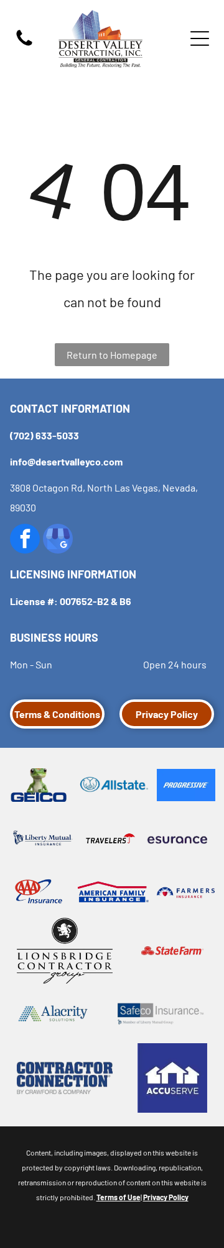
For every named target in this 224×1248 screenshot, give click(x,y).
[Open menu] (199, 38)
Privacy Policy (166, 1197)
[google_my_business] (58, 540)
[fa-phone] (24, 44)
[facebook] (25, 540)
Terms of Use (118, 1197)
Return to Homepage (112, 355)
